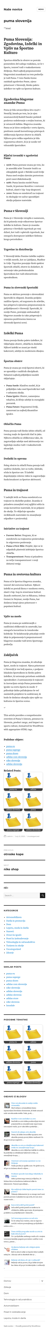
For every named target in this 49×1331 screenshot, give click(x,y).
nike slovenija (13, 760)
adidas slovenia (13, 995)
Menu (41, 9)
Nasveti (10, 931)
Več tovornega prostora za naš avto (24, 1218)
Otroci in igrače (13, 935)
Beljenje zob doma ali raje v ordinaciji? (25, 1260)
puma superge (13, 750)
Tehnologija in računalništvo (20, 942)
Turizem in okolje (15, 945)
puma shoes (12, 753)
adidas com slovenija (16, 757)
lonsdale (10, 1005)
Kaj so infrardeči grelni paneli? (23, 1205)
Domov (7, 1281)
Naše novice (13, 9)
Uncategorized (33, 836)
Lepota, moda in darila (17, 928)
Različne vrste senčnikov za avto (23, 1119)
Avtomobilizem (14, 917)
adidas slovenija (14, 764)
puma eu (10, 746)
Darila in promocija (15, 920)
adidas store (12, 998)
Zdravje (10, 952)
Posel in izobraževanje (17, 938)
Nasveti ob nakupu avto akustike (23, 1132)
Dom (8, 924)
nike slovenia (12, 1002)
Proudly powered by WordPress (28, 1326)
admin (10, 836)
